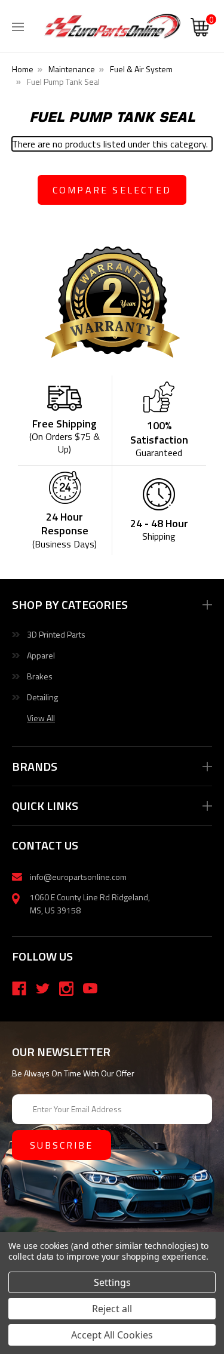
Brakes (40, 676)
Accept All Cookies (112, 1334)
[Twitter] (43, 988)
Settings (112, 1282)
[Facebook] (19, 988)
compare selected (112, 190)
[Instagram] (66, 988)
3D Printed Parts (56, 634)
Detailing (42, 697)
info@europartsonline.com (78, 876)
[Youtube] (90, 988)
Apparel (41, 655)
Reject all (112, 1308)
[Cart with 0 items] (200, 28)
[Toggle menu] (18, 24)
